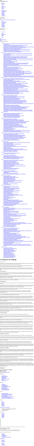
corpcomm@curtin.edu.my (6, 372)
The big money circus (7, 212)
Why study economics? (7, 221)
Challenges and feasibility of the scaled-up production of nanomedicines (14, 160)
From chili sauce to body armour (8, 247)
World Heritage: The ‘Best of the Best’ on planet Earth (11, 211)
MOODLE (3, 25)
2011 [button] (2, 227)
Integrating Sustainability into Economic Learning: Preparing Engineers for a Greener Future (16, 91)
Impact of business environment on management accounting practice (13, 180)
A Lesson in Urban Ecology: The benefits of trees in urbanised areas (13, 200)
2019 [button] (2, 140)
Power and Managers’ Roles (7, 217)
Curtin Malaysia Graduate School (6, 397)
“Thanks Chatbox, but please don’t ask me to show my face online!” (13, 124)
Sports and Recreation (5, 385)
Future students (4, 375)
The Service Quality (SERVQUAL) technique (10, 214)
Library (3, 21)
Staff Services (4, 11)
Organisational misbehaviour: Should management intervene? (12, 235)
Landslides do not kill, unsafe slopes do (9, 178)
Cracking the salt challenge (7, 252)
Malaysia (3, 404)
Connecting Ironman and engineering (9, 253)
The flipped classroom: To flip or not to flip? (10, 155)
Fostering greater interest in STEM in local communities (11, 105)
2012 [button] (2, 206)
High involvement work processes (8, 166)
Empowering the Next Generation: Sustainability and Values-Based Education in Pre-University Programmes (19, 76)
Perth (2, 401)
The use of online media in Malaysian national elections (11, 158)
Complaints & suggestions (5, 389)
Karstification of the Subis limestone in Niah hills (10, 229)
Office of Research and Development (7, 394)
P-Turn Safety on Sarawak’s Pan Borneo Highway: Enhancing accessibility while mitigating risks (17, 71)
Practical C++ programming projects (9, 181)
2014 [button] (2, 174)
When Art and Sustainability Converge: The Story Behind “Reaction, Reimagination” (15, 63)
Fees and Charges (4, 387)
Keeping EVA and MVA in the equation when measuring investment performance (15, 215)
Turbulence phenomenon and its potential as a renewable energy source (13, 164)
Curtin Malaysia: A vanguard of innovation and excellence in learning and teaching (15, 85)
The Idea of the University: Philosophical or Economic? (11, 228)
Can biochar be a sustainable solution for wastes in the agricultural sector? (14, 126)
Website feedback (2, 438)
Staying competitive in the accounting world (10, 256)
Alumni (3, 379)
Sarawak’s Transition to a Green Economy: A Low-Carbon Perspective (13, 68)
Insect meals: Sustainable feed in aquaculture (10, 82)
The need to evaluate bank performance (9, 209)
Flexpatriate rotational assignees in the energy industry (11, 163)
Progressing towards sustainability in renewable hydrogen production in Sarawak (15, 122)
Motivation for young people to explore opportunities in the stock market (14, 115)
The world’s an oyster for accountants (9, 255)
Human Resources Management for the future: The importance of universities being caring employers (18, 223)
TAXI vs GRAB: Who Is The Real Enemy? (10, 145)
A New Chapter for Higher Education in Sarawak (10, 61)
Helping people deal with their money (9, 257)
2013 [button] (2, 185)
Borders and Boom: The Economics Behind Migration (11, 64)
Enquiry (3, 443)
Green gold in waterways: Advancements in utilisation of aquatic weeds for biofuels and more (17, 79)
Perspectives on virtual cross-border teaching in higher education (13, 51)
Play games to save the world (8, 198)
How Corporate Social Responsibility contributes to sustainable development (14, 135)
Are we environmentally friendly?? (8, 193)
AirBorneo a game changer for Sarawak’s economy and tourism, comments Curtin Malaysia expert (17, 73)
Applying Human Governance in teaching (9, 153)
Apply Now (3, 31)
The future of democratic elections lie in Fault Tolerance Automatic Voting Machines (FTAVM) (17, 244)
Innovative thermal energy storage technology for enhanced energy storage (14, 96)
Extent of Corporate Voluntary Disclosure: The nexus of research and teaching (14, 236)
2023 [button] (2, 94)
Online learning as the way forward (8, 129)
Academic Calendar (4, 388)
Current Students (4, 10)
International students (5, 376)
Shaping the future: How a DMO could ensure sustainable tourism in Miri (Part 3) (15, 108)
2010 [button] (2, 246)
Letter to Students (6, 141)
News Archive (4, 6)
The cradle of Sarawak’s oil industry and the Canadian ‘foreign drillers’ (13, 78)
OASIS (3, 13)
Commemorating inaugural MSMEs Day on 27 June (11, 156)
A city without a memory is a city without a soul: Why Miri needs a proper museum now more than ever (18, 72)
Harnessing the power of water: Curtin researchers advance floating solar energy (15, 47)
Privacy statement (4, 435)
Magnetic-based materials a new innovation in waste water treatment (13, 157)
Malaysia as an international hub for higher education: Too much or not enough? (15, 213)
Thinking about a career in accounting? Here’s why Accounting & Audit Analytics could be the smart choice (19, 46)
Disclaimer (3, 434)
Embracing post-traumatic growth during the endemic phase (12, 116)
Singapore (3, 405)
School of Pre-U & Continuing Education (7, 398)
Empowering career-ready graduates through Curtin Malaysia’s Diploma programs (15, 57)
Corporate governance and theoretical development (11, 171)
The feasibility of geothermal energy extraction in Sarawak (12, 80)
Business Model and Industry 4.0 (8, 127)
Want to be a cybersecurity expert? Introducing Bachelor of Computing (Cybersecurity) (16, 56)
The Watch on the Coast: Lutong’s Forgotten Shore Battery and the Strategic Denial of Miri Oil (17, 49)
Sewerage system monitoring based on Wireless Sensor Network (13, 234)
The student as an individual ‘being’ (9, 205)
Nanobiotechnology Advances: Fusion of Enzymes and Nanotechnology (14, 120)
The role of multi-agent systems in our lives (10, 204)
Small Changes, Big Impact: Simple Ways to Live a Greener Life (13, 70)
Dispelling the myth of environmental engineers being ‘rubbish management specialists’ (16, 83)
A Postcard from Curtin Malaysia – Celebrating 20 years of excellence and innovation (15, 149)
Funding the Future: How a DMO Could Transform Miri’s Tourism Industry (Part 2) (15, 107)
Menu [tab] (2, 2)
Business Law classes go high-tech (8, 249)
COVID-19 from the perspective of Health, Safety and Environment (13, 136)
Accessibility (3, 436)
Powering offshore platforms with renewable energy (11, 173)
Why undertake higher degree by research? (9, 176)
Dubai (2, 403)
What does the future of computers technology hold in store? (12, 231)
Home (2, 33)
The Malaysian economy (7, 167)
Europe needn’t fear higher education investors (10, 226)
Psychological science (7, 55)
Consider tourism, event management (9, 254)
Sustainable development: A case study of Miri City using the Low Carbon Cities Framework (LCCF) (18, 208)
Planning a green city (6, 196)
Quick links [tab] (3, 3)
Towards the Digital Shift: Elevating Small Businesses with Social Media (14, 74)
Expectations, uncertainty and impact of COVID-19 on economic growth (14, 133)
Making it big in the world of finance (9, 251)
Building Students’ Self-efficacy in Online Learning (11, 134)
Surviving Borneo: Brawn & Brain (8, 144)
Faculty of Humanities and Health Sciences (8, 396)
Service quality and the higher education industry (10, 220)
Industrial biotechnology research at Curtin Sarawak (11, 203)
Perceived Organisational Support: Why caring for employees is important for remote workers (17, 130)
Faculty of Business (4, 395)
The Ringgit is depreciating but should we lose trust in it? (11, 187)
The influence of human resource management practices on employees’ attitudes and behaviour (17, 237)
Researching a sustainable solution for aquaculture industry (12, 98)
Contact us (3, 12)
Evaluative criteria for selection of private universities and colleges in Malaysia (14, 222)
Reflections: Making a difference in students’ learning (11, 177)
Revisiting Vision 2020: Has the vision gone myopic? (11, 186)
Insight (3, 7)
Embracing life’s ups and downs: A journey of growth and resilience (13, 102)
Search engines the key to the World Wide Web (10, 248)
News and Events (4, 380)
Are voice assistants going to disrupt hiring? (10, 128)
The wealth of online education (8, 243)
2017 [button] (2, 154)
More (2, 37)
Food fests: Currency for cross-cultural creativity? (10, 139)
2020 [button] (2, 132)
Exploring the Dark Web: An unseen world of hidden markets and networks (14, 97)
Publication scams (6, 172)
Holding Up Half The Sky (7, 147)
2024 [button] (2, 77)
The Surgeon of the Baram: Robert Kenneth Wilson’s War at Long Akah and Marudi (15, 45)
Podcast (3, 8)
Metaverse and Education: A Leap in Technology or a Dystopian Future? (14, 119)
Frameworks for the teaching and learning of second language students (13, 201)
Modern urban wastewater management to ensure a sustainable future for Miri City (15, 100)
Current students (4, 377)
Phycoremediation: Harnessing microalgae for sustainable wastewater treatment (15, 81)
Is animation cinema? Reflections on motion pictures (11, 69)
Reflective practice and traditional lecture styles (10, 169)
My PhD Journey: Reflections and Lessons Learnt (10, 151)
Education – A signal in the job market (9, 189)
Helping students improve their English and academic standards (12, 242)
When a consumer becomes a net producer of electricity (11, 162)
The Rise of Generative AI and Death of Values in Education (12, 75)
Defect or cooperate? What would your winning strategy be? (12, 224)
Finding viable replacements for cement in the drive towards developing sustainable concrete (16, 86)
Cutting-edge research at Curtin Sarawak (9, 170)
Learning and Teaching (5, 393)
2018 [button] (2, 152)
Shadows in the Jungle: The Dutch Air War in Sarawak (11, 92)
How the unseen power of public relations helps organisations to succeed (14, 138)
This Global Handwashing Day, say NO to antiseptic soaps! (12, 190)
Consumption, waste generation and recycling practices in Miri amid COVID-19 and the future (17, 131)
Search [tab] (3, 4)
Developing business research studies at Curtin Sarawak (11, 188)
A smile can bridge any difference (8, 143)
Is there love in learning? (7, 175)
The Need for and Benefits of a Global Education (10, 150)
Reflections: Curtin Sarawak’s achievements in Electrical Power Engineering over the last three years (18, 230)
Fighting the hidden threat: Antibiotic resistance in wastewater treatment (13, 87)
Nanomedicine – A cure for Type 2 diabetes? (10, 161)
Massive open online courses (8, 192)
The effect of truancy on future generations (9, 197)
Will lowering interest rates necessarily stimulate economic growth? (13, 125)
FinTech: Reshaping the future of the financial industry (11, 123)
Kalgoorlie (3, 402)
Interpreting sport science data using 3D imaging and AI (11, 99)
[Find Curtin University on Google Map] (5, 407)
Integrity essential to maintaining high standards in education (12, 238)
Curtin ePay (3, 15)
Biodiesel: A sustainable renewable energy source (10, 95)
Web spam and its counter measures (8, 195)
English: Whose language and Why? (9, 219)
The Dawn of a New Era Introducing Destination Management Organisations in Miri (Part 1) (16, 106)
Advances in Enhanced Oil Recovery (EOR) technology (11, 117)
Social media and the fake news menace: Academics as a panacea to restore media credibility (16, 121)
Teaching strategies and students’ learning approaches (11, 191)
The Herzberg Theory (7, 210)
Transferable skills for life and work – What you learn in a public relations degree (15, 137)
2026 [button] (2, 42)
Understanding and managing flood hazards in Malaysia (11, 168)
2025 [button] (2, 52)
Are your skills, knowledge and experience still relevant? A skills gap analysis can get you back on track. (18, 241)
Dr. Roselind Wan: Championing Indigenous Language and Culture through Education (16, 90)
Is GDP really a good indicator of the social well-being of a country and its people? (15, 146)
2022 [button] (2, 112)
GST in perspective (6, 207)
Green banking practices (7, 184)
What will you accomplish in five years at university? (11, 194)
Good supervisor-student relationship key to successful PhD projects (13, 113)
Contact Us (3, 384)
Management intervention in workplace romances (10, 239)
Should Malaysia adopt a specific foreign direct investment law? (12, 48)
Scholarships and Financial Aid (6, 386)
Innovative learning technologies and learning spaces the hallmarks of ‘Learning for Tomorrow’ (17, 142)
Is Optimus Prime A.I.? (7, 232)
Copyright (3, 433)
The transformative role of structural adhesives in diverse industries (13, 109)
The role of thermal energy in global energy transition (11, 88)
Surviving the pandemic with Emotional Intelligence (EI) (11, 114)
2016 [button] (2, 159)
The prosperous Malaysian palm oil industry (10, 179)
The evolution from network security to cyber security (11, 93)
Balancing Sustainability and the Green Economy (10, 89)
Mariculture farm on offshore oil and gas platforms (11, 183)
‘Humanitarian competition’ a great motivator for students (11, 218)
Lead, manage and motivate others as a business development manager (13, 240)
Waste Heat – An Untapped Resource (9, 62)
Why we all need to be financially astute (9, 225)
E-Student (3, 14)
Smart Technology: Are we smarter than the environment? (12, 202)
